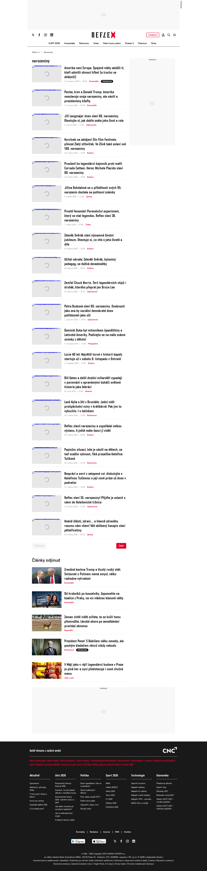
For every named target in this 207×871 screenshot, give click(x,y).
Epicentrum (34, 783)
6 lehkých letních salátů (64, 820)
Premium (142, 43)
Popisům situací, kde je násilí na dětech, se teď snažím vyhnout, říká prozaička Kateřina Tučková (93, 454)
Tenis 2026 (110, 795)
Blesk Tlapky (53, 760)
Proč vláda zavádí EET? (90, 797)
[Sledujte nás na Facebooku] (39, 35)
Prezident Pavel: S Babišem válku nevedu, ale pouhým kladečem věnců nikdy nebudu (94, 643)
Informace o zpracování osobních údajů (130, 860)
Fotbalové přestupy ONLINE (47, 764)
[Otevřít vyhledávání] (169, 35)
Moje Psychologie (38, 760)
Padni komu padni (112, 43)
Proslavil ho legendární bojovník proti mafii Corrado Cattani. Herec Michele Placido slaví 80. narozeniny (93, 168)
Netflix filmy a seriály (139, 803)
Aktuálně (35, 775)
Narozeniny (48, 52)
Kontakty (80, 832)
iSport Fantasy (83, 760)
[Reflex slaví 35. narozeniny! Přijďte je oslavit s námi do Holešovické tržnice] (47, 503)
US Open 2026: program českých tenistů (103, 764)
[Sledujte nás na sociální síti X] (33, 35)
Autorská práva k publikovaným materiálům (50, 860)
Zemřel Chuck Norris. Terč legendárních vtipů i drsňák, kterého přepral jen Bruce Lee (95, 285)
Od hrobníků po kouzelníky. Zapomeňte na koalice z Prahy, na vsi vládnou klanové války (93, 595)
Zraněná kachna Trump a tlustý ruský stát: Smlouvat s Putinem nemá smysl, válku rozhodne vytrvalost (92, 574)
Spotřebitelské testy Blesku (104, 760)
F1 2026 (109, 799)
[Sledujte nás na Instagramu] (45, 35)
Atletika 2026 (111, 803)
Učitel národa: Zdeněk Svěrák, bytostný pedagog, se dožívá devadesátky (90, 261)
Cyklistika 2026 (112, 807)
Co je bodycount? (37, 809)
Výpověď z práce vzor (89, 805)
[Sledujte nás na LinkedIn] (51, 35)
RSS (117, 832)
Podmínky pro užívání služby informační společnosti (91, 860)
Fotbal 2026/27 (112, 787)
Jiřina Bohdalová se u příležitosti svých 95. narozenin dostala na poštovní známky (92, 190)
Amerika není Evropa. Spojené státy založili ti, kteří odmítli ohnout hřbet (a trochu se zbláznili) (94, 72)
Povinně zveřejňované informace (140, 864)
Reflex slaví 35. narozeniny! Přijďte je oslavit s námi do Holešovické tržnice (94, 500)
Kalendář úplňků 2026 (38, 805)
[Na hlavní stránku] (103, 35)
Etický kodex (120, 864)
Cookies (151, 860)
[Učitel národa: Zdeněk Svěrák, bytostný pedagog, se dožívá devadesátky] (47, 265)
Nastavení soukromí (164, 860)
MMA (108, 783)
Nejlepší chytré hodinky (140, 795)
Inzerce (106, 832)
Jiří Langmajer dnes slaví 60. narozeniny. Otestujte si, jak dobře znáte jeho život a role (93, 118)
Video (96, 43)
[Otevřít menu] (174, 35)
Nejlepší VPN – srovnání (141, 799)
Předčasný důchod (164, 783)
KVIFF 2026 (54, 43)
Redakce (94, 832)
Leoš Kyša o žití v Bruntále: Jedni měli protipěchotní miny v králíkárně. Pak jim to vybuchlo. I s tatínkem (92, 406)
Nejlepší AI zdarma (139, 791)
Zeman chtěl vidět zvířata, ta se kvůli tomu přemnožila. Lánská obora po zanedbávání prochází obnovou (92, 621)
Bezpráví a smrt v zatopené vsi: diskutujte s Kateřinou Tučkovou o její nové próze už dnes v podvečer (95, 478)
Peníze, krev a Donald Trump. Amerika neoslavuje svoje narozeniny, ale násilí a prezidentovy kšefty (91, 96)
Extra (153, 43)
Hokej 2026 (110, 791)
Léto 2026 (60, 775)
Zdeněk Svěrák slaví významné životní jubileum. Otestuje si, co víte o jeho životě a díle (93, 239)
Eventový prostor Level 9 (72, 764)
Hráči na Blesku (68, 760)
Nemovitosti (123, 760)
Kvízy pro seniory (37, 801)
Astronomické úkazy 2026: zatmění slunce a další (64, 800)
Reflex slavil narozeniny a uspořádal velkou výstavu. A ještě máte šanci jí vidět (93, 428)
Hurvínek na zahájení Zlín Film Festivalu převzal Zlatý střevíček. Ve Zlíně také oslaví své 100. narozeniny (95, 144)
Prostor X (129, 43)
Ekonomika (162, 775)
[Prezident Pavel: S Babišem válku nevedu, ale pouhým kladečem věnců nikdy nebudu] (47, 647)
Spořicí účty (161, 787)
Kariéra (127, 832)
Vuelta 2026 (128, 764)
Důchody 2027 (162, 791)
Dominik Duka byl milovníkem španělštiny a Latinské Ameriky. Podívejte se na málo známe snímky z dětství (94, 334)
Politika (84, 775)
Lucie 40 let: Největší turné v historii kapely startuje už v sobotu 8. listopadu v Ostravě (93, 356)
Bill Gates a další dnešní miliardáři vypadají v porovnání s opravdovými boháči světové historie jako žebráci (93, 382)
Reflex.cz (36, 52)
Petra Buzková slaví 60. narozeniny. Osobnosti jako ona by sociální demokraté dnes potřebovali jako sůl (94, 310)
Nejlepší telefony (138, 787)
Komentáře (69, 43)
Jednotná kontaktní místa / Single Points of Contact (92, 864)
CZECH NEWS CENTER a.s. (114, 854)
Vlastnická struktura (61, 864)
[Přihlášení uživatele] (163, 35)
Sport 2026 (112, 775)
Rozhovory (84, 43)
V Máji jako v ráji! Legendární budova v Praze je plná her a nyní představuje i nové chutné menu (93, 669)
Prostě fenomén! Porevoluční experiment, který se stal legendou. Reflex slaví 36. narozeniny (91, 215)
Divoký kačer (85, 809)
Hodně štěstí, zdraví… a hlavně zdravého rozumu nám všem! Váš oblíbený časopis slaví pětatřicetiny (94, 525)
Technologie (138, 775)
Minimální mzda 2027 (165, 795)
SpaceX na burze (138, 783)
